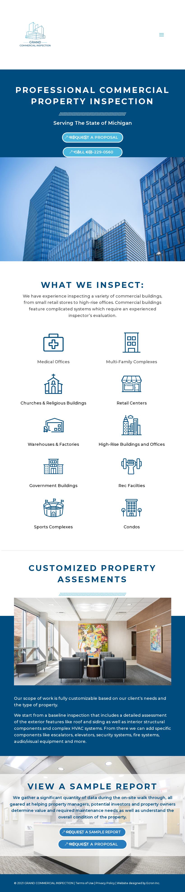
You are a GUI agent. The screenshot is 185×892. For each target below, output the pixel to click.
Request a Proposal (93, 137)
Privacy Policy (105, 883)
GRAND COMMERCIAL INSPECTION (48, 883)
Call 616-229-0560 (93, 152)
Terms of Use (84, 883)
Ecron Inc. (153, 883)
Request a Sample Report (93, 832)
